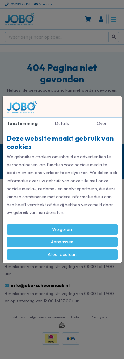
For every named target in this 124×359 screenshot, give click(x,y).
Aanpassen (62, 242)
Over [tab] (102, 123)
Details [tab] (62, 123)
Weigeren (62, 229)
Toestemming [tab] (22, 123)
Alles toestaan (62, 254)
